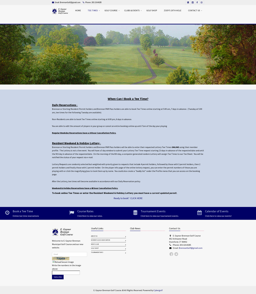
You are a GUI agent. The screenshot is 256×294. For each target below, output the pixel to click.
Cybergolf (158, 290)
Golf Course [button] (111, 10)
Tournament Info (97, 252)
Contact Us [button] (194, 10)
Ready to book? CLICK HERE (128, 198)
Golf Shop (151, 10)
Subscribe (58, 277)
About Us (94, 236)
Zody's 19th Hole (172, 10)
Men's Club (95, 244)
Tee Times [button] (93, 10)
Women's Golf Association (100, 240)
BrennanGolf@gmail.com (70, 2)
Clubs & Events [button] (132, 10)
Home (78, 10)
